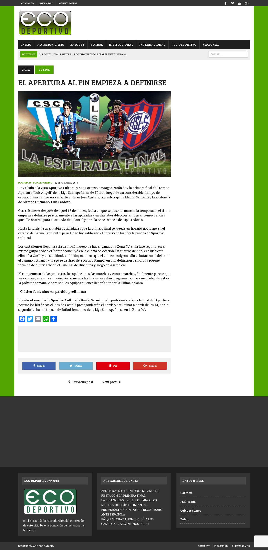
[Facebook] (225, 3)
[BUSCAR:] (228, 54)
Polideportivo (183, 44)
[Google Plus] (246, 3)
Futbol (97, 44)
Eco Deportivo (42, 182)
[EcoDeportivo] (134, 23)
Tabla (184, 519)
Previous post (82, 382)
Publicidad (46, 3)
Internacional (152, 44)
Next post (109, 382)
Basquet (77, 44)
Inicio (26, 44)
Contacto (27, 3)
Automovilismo (50, 44)
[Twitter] (232, 3)
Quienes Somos (68, 3)
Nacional (210, 44)
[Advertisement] (94, 338)
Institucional (121, 44)
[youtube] (239, 3)
